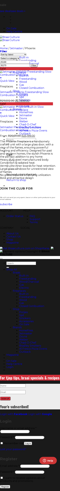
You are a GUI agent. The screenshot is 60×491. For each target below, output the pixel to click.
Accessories (26, 321)
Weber (23, 339)
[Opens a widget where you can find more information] (48, 461)
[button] (3, 51)
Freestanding (27, 278)
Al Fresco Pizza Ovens (33, 348)
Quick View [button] (7, 80)
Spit (21, 315)
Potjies (23, 312)
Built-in (24, 275)
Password (7, 437)
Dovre (23, 336)
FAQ (32, 216)
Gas (21, 284)
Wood (23, 300)
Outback (25, 351)
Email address (9, 465)
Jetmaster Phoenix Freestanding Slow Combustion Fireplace (24, 94)
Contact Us (13, 236)
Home (4, 48)
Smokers (24, 318)
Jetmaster (16, 48)
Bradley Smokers (30, 345)
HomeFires (26, 330)
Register (5, 487)
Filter (34, 65)
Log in (28, 443)
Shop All (12, 51)
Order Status (14, 216)
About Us (12, 233)
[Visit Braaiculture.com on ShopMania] (24, 248)
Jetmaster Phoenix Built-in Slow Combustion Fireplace (20, 129)
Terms (34, 222)
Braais (16, 272)
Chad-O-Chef (27, 342)
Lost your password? (13, 449)
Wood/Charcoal (29, 281)
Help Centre (14, 31)
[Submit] (7, 267)
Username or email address (18, 428)
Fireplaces (19, 290)
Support (35, 219)
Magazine (12, 242)
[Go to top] (1, 258)
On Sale (11, 28)
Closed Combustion (31, 306)
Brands (17, 327)
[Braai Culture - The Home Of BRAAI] (10, 39)
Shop (9, 239)
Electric (24, 287)
